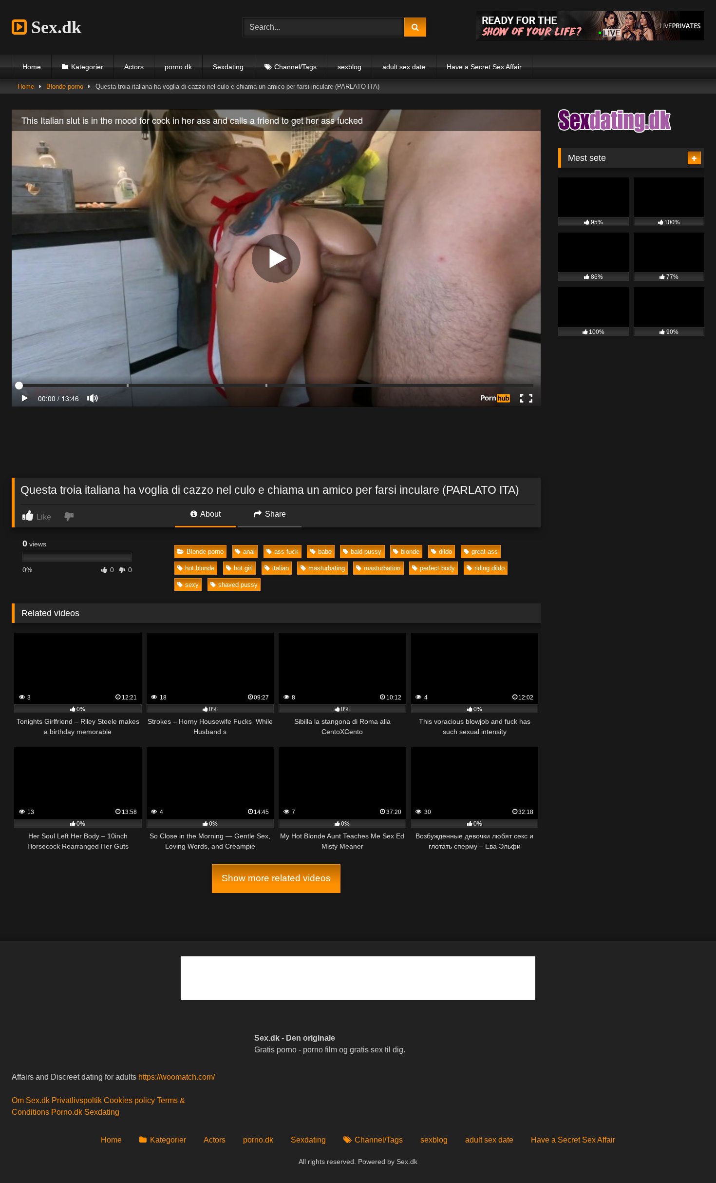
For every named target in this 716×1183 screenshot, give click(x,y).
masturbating (326, 568)
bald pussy (366, 551)
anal (249, 551)
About (210, 514)
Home (31, 67)
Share (274, 514)
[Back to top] (686, 1154)
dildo (445, 551)
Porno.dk (66, 1112)
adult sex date (404, 67)
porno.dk (178, 67)
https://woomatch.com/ (176, 1077)
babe (325, 551)
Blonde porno (64, 86)
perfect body (437, 568)
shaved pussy (238, 584)
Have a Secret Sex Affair (484, 67)
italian (280, 568)
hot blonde (199, 568)
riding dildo (489, 568)
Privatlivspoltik (77, 1100)
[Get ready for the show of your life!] (590, 38)
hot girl (243, 568)
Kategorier (87, 67)
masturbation (382, 568)
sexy (192, 584)
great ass (484, 551)
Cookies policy (129, 1100)
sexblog (349, 67)
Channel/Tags (295, 67)
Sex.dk (54, 27)
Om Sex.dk (31, 1100)
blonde (410, 551)
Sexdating (228, 67)
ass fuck (286, 551)
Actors (134, 67)
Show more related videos (276, 878)
